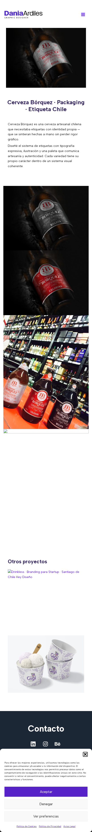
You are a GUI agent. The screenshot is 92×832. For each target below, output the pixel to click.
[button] (85, 754)
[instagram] (58, 744)
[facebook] (33, 744)
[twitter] (46, 744)
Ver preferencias (46, 816)
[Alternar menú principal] (83, 14)
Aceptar (46, 792)
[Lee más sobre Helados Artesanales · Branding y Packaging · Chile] (46, 664)
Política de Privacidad (50, 826)
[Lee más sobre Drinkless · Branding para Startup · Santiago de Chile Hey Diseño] (46, 598)
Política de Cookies (27, 826)
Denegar (46, 804)
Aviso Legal (69, 826)
